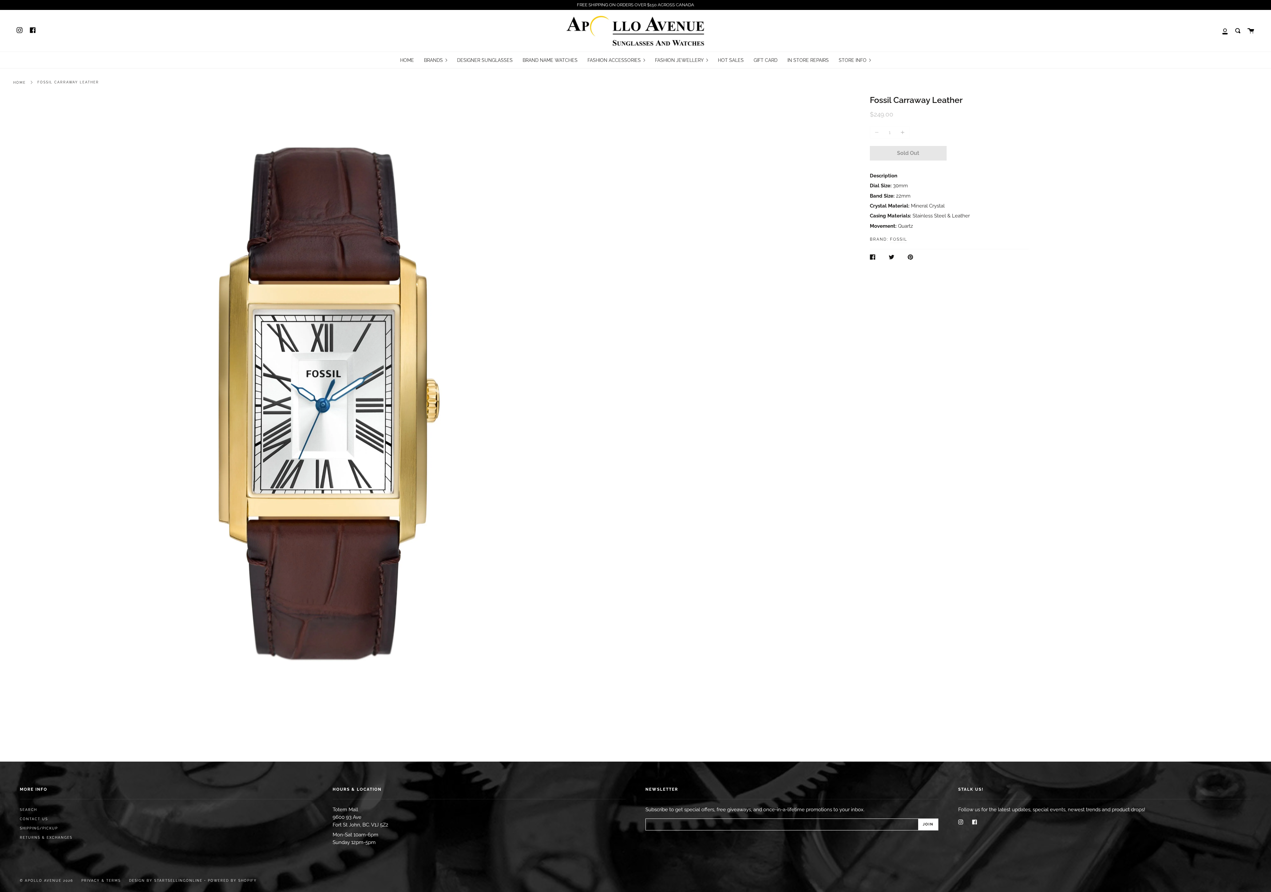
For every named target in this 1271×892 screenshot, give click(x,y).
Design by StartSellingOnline (166, 880)
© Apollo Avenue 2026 (46, 880)
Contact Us (34, 819)
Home (19, 82)
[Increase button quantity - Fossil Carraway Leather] (902, 132)
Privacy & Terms (101, 880)
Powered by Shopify (232, 880)
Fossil (898, 239)
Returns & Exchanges (46, 837)
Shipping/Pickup (39, 828)
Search (28, 810)
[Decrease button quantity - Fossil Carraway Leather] (878, 132)
